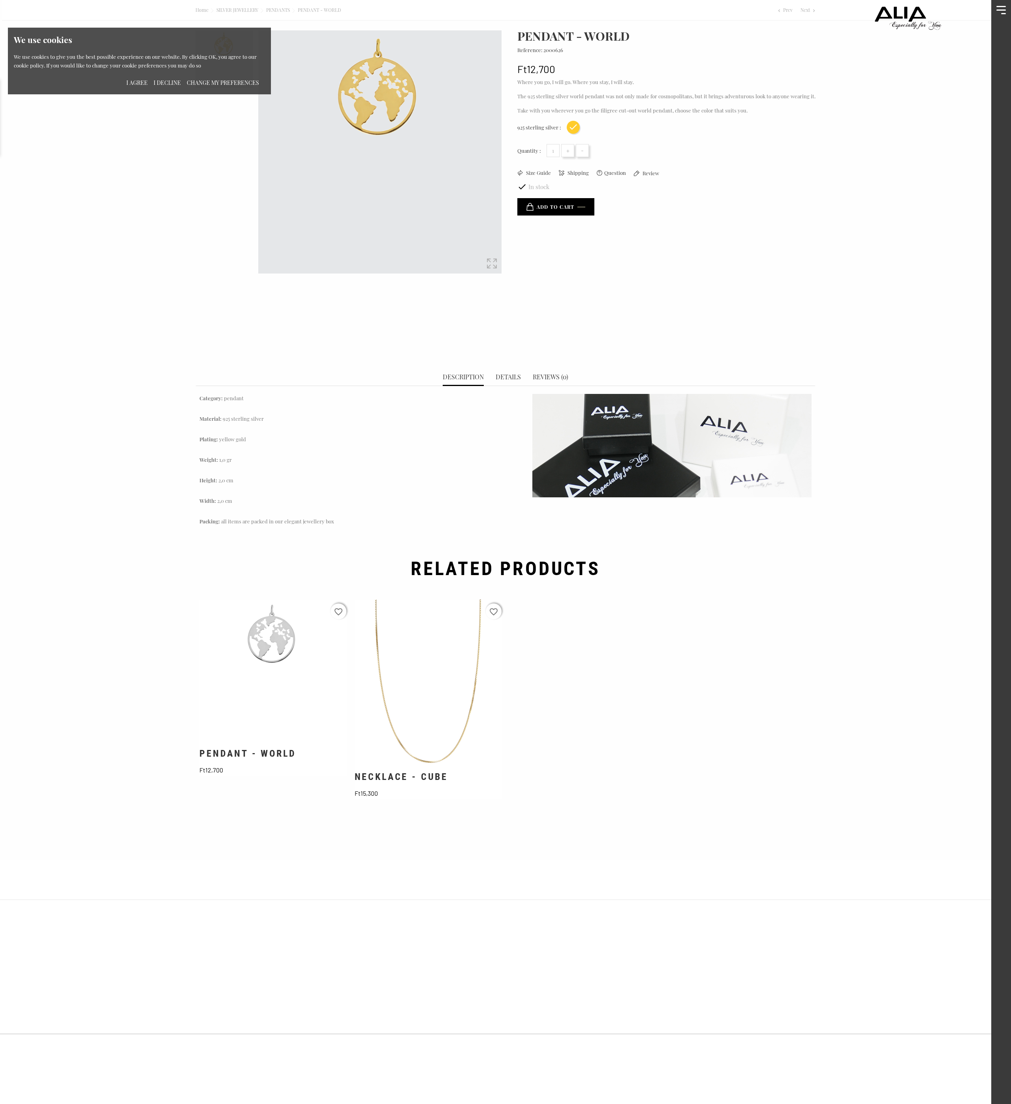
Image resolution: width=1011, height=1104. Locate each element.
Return (519, 1001)
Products (365, 956)
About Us (365, 941)
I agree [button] (137, 82)
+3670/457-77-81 (232, 1001)
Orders (676, 971)
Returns (678, 956)
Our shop (366, 986)
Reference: (529, 50)
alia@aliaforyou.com (239, 1016)
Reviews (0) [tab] (550, 377)
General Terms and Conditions (553, 941)
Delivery (521, 956)
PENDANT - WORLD (247, 753)
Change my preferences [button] (223, 82)
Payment (521, 986)
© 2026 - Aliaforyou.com (223, 1047)
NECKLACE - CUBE (401, 776)
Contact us (368, 971)
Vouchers (680, 1001)
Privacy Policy (529, 971)
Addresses (681, 986)
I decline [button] (167, 82)
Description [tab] (463, 377)
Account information (697, 941)
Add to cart (555, 207)
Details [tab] (508, 377)
